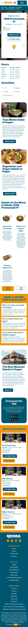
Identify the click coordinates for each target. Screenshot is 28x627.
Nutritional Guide (14, 572)
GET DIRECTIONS (14, 39)
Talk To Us (14, 588)
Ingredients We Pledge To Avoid (14, 577)
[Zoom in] (24, 45)
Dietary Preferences (14, 569)
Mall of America (8, 512)
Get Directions (9, 456)
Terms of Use (14, 598)
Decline (19, 624)
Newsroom (14, 556)
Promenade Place (9, 445)
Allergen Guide (14, 575)
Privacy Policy (14, 601)
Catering (18, 88)
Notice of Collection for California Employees (14, 606)
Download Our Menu (14, 580)
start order (8, 461)
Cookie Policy (14, 596)
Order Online (22, 2)
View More (21, 288)
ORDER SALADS (14, 35)
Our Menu (14, 564)
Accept (15, 624)
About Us (14, 548)
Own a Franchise (14, 553)
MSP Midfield (7, 479)
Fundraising (14, 593)
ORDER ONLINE (9, 141)
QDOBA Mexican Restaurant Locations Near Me (14, 609)
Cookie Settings (10, 624)
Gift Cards (14, 591)
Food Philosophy (14, 567)
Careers (14, 551)
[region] (14, 49)
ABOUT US (8, 390)
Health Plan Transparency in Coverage (14, 604)
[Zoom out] (24, 46)
